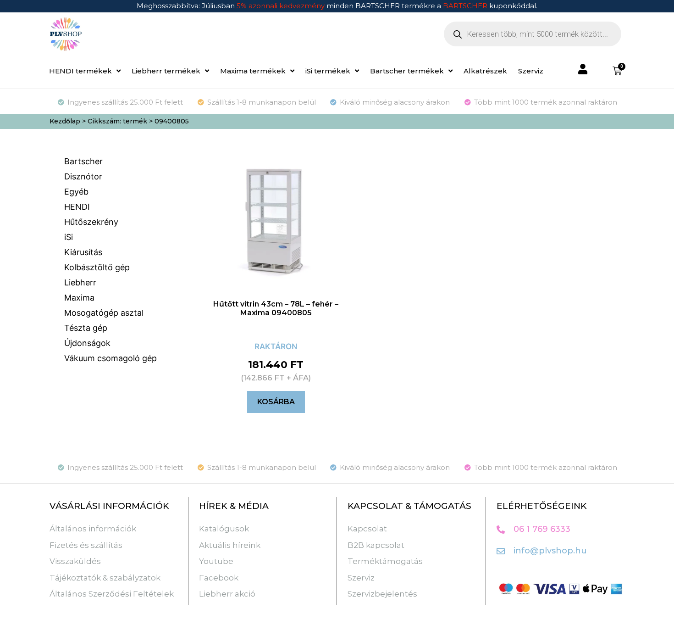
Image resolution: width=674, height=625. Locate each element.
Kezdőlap (65, 121)
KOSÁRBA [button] (276, 401)
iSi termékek (327, 71)
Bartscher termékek (407, 71)
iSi (68, 237)
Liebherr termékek (166, 71)
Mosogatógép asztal (104, 313)
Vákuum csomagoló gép (110, 358)
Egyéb (76, 191)
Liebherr (80, 282)
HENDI (77, 207)
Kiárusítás (83, 252)
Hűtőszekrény (91, 222)
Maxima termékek (253, 71)
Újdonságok (87, 343)
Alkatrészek (485, 71)
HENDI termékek (80, 71)
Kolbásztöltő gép (97, 267)
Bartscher (83, 161)
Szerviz (530, 71)
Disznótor (83, 176)
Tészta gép (85, 328)
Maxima (79, 297)
